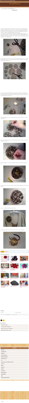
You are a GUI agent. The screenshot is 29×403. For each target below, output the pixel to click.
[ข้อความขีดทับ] (5, 314)
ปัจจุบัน (2, 375)
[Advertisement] (14, 16)
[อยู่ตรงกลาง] (7, 314)
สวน (1, 360)
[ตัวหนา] (1, 314)
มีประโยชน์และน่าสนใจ (4, 358)
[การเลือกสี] (11, 314)
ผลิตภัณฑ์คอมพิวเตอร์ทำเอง (4, 356)
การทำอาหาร (2, 363)
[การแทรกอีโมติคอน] (10, 314)
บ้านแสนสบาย (2, 367)
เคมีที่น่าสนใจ (2, 353)
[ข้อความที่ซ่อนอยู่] (13, 314)
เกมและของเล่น (3, 370)
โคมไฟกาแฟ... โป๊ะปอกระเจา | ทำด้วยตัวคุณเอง (7, 328)
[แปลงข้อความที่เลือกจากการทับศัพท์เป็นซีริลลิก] (15, 314)
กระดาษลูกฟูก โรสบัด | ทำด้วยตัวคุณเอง (6, 326)
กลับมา (3, 251)
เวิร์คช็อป (2, 365)
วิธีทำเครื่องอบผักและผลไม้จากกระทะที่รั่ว (6, 330)
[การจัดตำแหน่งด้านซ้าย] (6, 314)
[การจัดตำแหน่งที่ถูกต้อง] (8, 314)
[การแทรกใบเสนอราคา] (14, 314)
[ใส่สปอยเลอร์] (16, 314)
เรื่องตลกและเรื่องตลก (3, 372)
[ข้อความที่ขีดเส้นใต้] (3, 314)
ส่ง (3, 320)
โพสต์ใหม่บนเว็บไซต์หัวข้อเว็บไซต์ (5, 377)
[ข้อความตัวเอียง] (2, 314)
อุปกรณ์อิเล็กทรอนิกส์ (3, 351)
